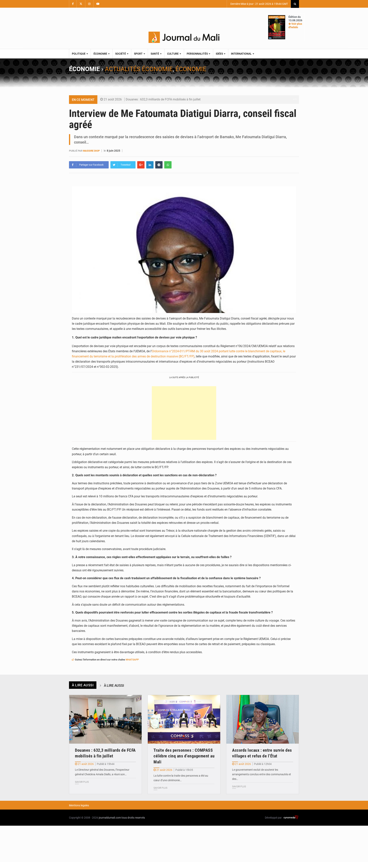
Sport (138, 53)
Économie (101, 53)
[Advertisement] (184, 413)
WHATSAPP (132, 659)
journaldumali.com (110, 817)
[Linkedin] (150, 164)
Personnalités (197, 53)
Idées (219, 53)
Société (121, 53)
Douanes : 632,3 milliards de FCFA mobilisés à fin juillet (163, 99)
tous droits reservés (133, 817)
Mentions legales (79, 805)
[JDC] (184, 37)
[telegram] (159, 164)
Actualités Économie (139, 69)
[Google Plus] (141, 164)
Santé (155, 53)
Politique (79, 53)
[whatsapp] (168, 164)
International (241, 53)
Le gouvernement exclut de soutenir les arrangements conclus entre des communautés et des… (261, 774)
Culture (173, 53)
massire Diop (91, 150)
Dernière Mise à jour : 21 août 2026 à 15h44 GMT (259, 3)
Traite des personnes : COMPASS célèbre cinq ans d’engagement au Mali (184, 756)
